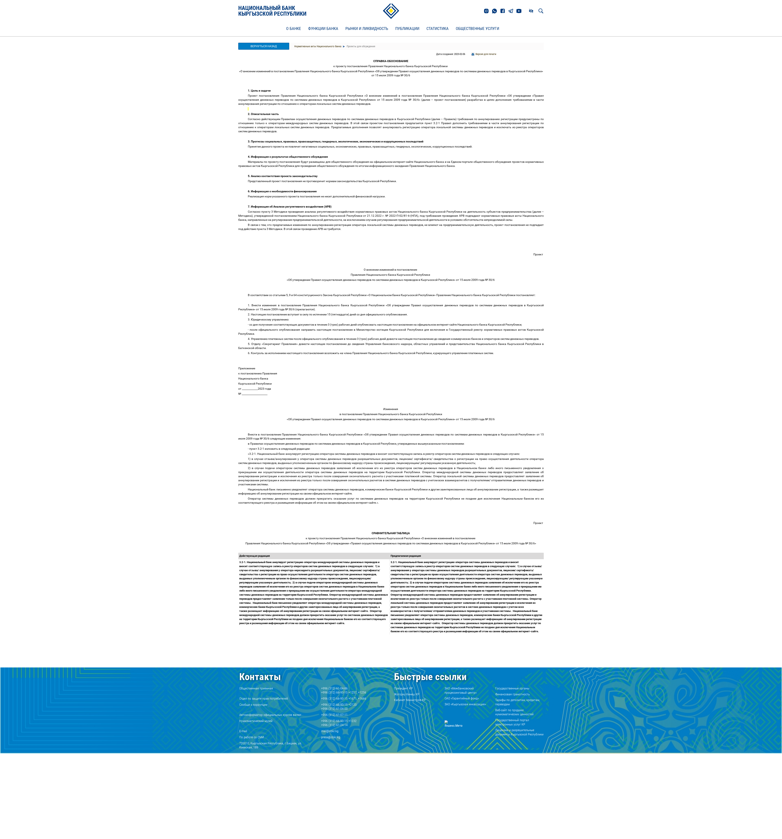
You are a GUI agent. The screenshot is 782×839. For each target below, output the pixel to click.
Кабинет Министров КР (410, 700)
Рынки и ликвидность (366, 28)
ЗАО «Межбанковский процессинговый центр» (461, 690)
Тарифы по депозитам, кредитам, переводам (517, 702)
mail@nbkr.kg (329, 731)
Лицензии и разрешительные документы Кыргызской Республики (519, 732)
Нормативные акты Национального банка (317, 46)
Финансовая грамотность (512, 694)
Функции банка (323, 28)
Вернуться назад (263, 46)
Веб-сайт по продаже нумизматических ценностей (514, 712)
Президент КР (403, 688)
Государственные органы (512, 688)
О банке (293, 28)
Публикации (407, 28)
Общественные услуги (477, 28)
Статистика (437, 28)
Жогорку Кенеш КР (406, 694)
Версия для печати (486, 54)
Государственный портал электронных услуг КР (512, 722)
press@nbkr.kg (330, 737)
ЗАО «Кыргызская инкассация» (465, 704)
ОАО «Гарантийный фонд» (462, 698)
